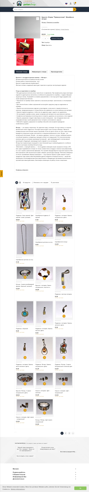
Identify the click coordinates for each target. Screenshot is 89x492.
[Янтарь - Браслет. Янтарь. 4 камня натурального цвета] (25, 379)
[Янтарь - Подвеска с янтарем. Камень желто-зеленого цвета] (25, 348)
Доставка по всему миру (29, 2)
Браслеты (49, 45)
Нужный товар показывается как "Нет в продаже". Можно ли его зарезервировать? (25, 449)
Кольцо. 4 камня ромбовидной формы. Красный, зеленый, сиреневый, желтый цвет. (25, 286)
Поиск (74, 9)
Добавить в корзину (57, 38)
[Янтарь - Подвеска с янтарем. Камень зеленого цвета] (64, 309)
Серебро (47, 42)
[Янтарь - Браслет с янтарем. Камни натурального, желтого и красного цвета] (44, 273)
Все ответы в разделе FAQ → (68, 451)
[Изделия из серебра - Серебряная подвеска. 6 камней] (44, 199)
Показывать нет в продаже (41, 182)
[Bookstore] (26, 3)
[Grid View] (16, 182)
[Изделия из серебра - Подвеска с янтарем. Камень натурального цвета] (64, 199)
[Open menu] (14, 3)
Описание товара (21, 71)
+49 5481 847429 (28, 1)
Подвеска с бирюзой (22, 328)
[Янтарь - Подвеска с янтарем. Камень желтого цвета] (44, 312)
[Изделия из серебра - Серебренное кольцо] (64, 230)
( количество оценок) (48, 29)
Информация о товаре (39, 71)
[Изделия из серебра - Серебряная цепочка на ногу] (25, 239)
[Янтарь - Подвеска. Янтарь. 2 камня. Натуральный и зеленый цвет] (64, 348)
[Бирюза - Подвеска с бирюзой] (25, 312)
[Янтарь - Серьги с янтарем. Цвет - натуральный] (64, 379)
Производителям (56, 71)
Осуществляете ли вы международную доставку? (47, 448)
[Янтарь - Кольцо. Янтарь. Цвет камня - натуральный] (44, 406)
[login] (71, 3)
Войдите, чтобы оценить (62, 29)
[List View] (20, 182)
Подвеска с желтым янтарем (63, 294)
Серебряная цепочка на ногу (24, 259)
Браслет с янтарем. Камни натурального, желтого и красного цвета (43, 287)
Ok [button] (80, 488)
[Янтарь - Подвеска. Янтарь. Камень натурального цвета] (44, 348)
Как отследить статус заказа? (25, 456)
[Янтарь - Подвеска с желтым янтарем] (64, 278)
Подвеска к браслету (22, 170)
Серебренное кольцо (61, 242)
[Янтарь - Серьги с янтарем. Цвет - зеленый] (44, 379)
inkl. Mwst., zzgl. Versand (46, 35)
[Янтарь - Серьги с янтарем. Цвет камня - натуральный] (25, 405)
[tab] (22, 71)
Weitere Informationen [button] (18, 489)
